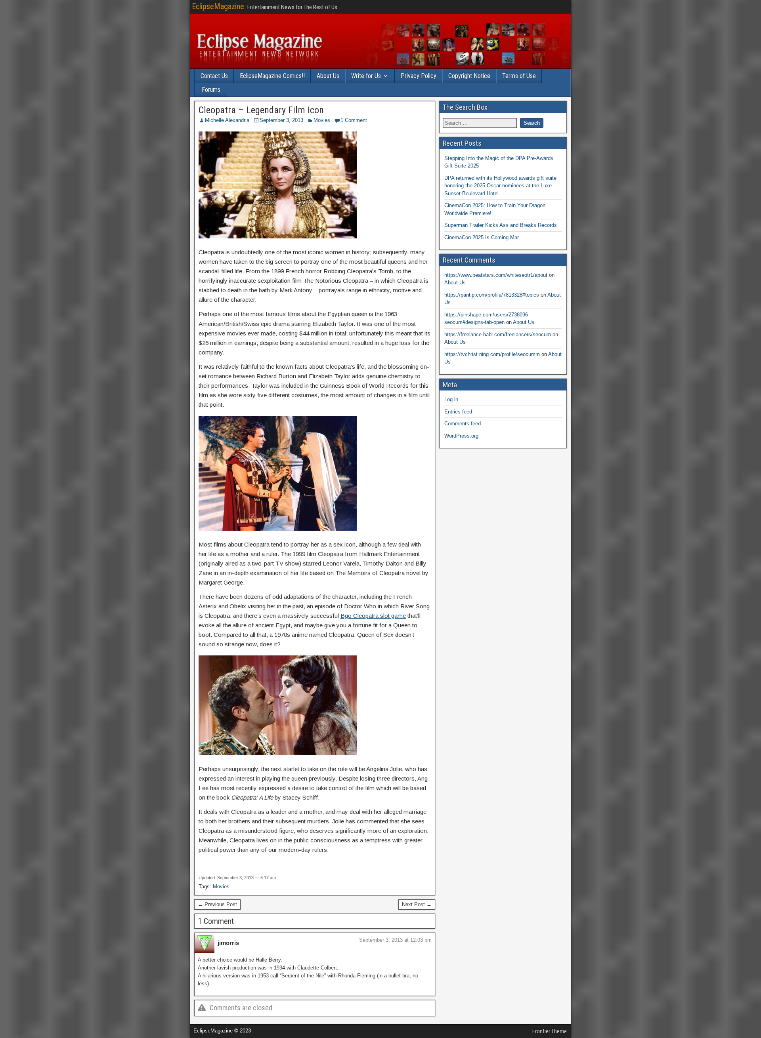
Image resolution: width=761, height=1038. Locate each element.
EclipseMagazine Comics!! (272, 76)
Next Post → (417, 904)
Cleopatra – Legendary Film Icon (261, 110)
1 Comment (353, 120)
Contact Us (214, 76)
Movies (322, 120)
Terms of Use (519, 76)
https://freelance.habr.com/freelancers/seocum (497, 334)
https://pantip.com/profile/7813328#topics (491, 295)
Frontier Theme (549, 1031)
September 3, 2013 (281, 120)
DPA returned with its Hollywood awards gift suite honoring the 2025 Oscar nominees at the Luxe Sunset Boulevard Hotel (500, 185)
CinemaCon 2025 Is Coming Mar (481, 237)
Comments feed (462, 424)
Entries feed (458, 412)
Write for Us (366, 76)
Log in (451, 399)
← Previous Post (217, 904)
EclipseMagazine (218, 6)
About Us (328, 76)
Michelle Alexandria (227, 120)
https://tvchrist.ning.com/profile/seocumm (492, 354)
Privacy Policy (418, 76)
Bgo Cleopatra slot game (373, 615)
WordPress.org (461, 436)
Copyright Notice (469, 76)
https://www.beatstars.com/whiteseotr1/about (495, 275)
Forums (211, 89)
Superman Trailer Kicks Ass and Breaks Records (500, 225)
